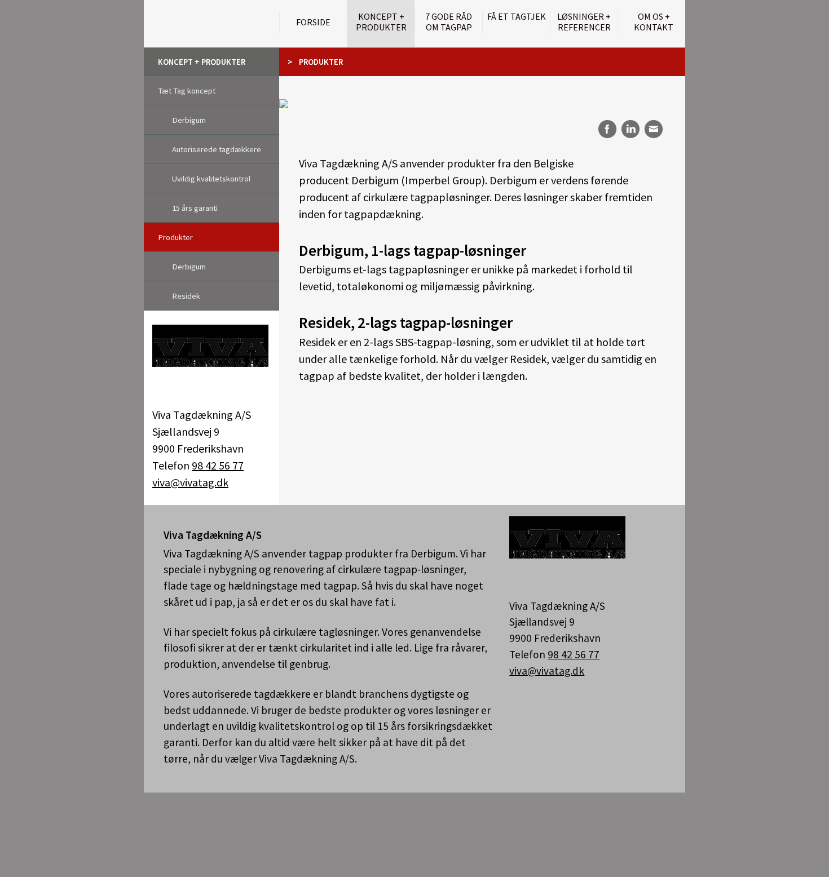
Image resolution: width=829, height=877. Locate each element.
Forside (313, 22)
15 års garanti (195, 208)
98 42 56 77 (218, 465)
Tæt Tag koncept (186, 91)
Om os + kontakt (653, 22)
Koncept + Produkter (381, 22)
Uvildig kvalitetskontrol (211, 179)
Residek (186, 296)
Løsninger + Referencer (584, 22)
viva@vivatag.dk (190, 482)
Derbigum (189, 120)
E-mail (654, 129)
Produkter (175, 237)
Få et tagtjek (516, 16)
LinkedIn (630, 129)
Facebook (605, 129)
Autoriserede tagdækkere (216, 149)
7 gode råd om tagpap (448, 22)
